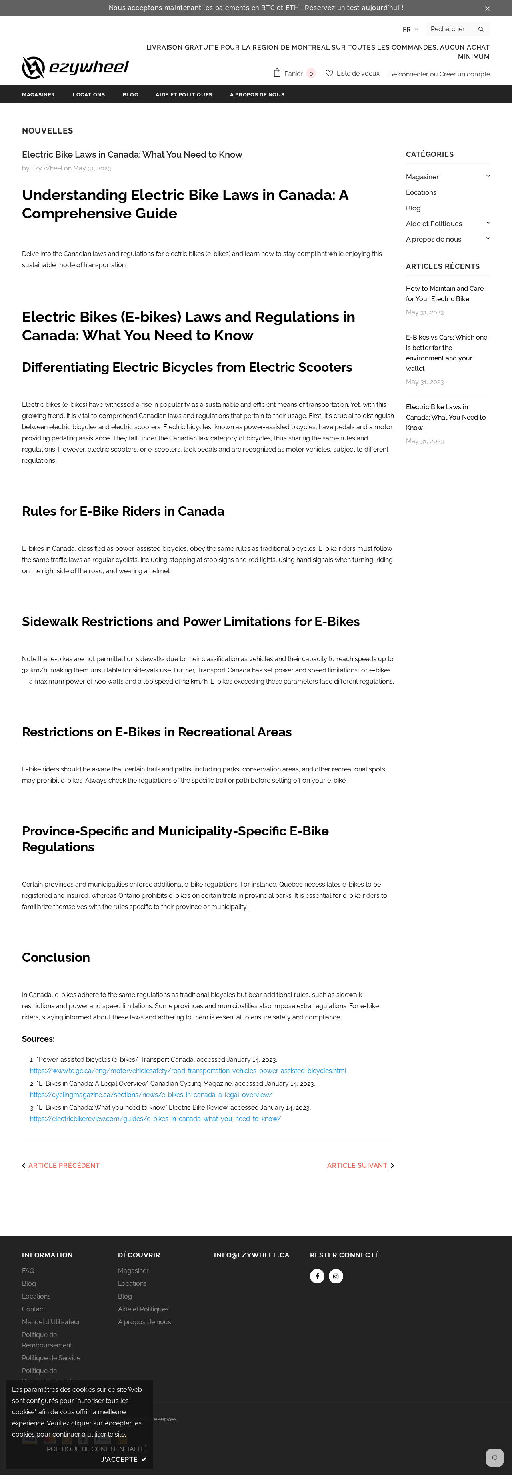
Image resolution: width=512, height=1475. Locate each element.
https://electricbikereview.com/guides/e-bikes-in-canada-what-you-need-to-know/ (155, 1119)
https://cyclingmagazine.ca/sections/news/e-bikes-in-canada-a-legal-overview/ (151, 1095)
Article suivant (357, 1165)
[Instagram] (336, 1276)
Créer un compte (465, 74)
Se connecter (409, 74)
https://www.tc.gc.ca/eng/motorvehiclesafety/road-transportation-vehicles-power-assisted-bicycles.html (188, 1071)
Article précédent (64, 1165)
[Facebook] (317, 1276)
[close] (487, 8)
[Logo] (75, 67)
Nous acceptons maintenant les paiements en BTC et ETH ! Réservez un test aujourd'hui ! (256, 8)
